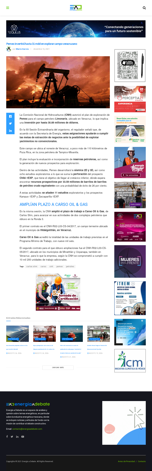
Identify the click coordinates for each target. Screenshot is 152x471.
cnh (51, 266)
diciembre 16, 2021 (41, 49)
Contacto (142, 461)
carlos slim (31, 266)
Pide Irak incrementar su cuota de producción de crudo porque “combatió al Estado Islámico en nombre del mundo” (70, 349)
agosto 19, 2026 (95, 353)
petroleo (70, 266)
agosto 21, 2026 (68, 357)
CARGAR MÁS (58, 368)
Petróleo (13, 339)
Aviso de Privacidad (126, 461)
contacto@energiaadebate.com (27, 429)
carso (43, 266)
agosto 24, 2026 (41, 353)
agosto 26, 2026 (14, 353)
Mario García (22, 49)
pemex (60, 266)
